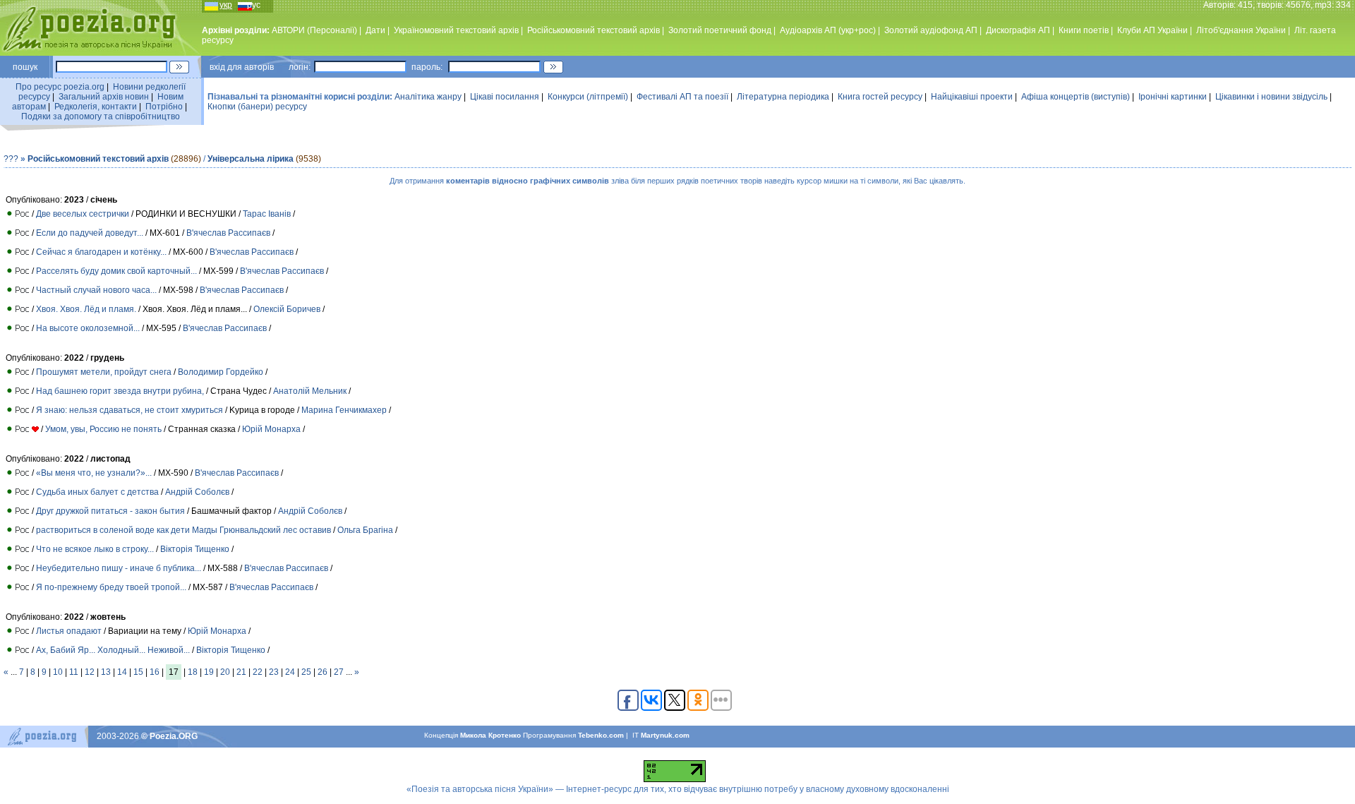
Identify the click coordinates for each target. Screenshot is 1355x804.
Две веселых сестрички (82, 214)
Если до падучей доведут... (89, 233)
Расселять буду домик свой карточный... (116, 271)
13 (106, 672)
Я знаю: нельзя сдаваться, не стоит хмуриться (129, 410)
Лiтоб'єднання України (1241, 30)
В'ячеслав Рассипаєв (228, 233)
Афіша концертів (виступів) (1075, 97)
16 (154, 672)
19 (209, 672)
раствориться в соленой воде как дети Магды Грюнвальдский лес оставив (183, 530)
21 (241, 672)
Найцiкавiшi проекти (972, 97)
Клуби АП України (1152, 30)
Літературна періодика (783, 97)
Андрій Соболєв (197, 492)
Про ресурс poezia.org (60, 87)
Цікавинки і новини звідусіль (1271, 97)
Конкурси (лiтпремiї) (588, 97)
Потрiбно (164, 107)
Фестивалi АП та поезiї (682, 97)
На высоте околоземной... (88, 328)
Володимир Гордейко (220, 372)
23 (274, 672)
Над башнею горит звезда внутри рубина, (120, 391)
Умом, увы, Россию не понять (103, 429)
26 (322, 672)
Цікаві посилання (504, 97)
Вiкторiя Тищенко (194, 549)
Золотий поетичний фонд (719, 30)
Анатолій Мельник (311, 391)
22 (258, 672)
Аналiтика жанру (428, 97)
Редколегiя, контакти (95, 107)
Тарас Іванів (267, 214)
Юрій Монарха (271, 429)
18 (193, 672)
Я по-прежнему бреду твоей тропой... (111, 587)
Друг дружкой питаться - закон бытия (110, 511)
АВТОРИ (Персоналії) (314, 30)
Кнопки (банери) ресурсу (257, 107)
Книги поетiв (1084, 30)
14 (122, 672)
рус (253, 5)
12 (90, 672)
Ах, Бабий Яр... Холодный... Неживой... (113, 650)
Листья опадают (69, 631)
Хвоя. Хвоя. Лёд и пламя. (86, 309)
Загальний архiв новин (104, 97)
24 (290, 672)
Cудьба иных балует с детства (97, 492)
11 (73, 672)
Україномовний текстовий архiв (456, 30)
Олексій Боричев (286, 309)
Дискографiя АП (1018, 30)
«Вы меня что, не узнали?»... (94, 473)
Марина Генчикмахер (344, 410)
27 (339, 672)
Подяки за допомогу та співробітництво (100, 116)
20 (225, 672)
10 (58, 672)
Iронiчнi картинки (1172, 97)
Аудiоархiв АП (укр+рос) (828, 30)
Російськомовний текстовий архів (593, 30)
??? (11, 159)
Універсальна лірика (250, 159)
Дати (375, 30)
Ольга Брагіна (365, 530)
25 (306, 672)
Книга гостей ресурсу (880, 97)
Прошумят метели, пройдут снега (103, 372)
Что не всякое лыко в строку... (95, 549)
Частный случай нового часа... (96, 290)
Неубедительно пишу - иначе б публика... (118, 568)
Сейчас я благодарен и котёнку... (101, 252)
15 (138, 672)
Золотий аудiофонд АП (930, 30)
